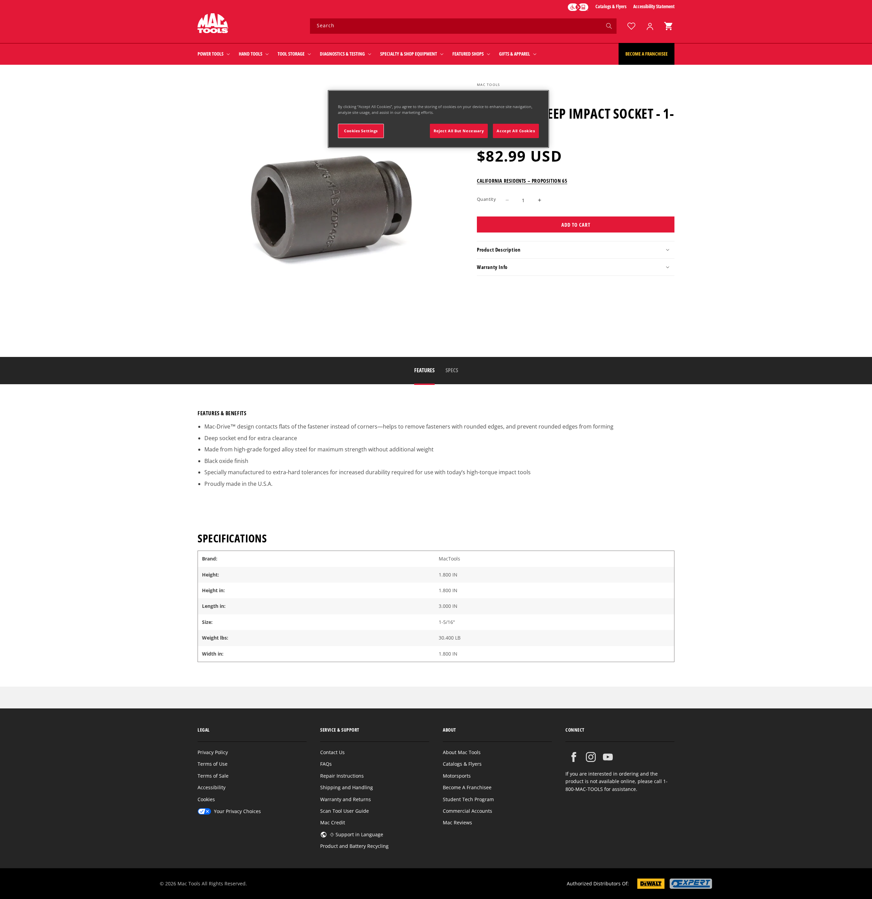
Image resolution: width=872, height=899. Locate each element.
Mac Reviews (457, 822)
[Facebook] (573, 757)
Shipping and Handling (346, 787)
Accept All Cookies (516, 130)
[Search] (609, 25)
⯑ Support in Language (356, 834)
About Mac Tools (462, 752)
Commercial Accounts (467, 811)
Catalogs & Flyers (610, 6)
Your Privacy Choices (237, 811)
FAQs (326, 764)
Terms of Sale (213, 776)
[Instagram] (590, 757)
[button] (668, 26)
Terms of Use (213, 764)
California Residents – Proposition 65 (522, 180)
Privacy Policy (213, 752)
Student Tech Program (468, 799)
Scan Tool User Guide (344, 811)
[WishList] (631, 26)
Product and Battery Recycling (354, 846)
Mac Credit (332, 822)
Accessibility (211, 787)
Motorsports (457, 776)
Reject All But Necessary (459, 130)
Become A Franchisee (467, 787)
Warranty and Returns (345, 799)
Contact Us (332, 752)
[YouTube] (608, 757)
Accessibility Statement (653, 6)
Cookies (206, 799)
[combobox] (463, 26)
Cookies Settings (361, 130)
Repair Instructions (342, 776)
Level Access (578, 7)
